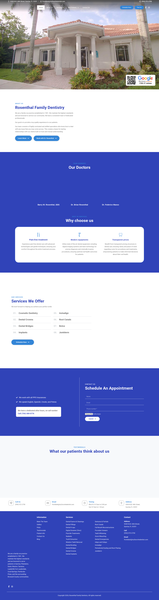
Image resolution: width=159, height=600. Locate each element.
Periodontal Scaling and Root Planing (108, 548)
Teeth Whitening (100, 533)
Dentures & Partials (101, 521)
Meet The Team (42, 521)
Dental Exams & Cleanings (75, 521)
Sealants (69, 536)
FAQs (38, 527)
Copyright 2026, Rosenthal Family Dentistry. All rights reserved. (79, 595)
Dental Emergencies (102, 539)
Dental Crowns (71, 551)
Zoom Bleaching (100, 536)
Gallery (39, 524)
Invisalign (98, 545)
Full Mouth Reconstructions (104, 527)
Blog (38, 539)
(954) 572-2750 (146, 1)
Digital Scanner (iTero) (73, 530)
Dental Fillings (71, 524)
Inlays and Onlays (101, 542)
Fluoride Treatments (73, 533)
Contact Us (86, 7)
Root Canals (99, 524)
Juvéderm (98, 551)
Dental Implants (71, 554)
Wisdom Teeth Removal (74, 542)
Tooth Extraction (71, 539)
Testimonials (41, 530)
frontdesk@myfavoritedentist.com (53, 1)
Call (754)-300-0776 (26, 413)
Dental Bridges (71, 548)
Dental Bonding (71, 545)
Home (41, 7)
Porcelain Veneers (101, 530)
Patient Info (41, 533)
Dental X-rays (70, 527)
